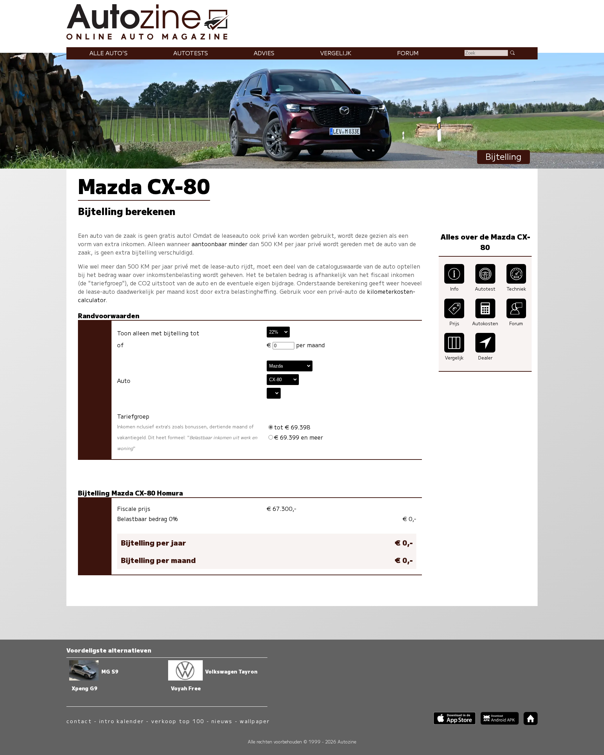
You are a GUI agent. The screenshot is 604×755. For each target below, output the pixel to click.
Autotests (190, 53)
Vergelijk (335, 53)
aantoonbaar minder (219, 244)
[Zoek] (512, 52)
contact (79, 721)
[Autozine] (302, 21)
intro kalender (121, 721)
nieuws (221, 721)
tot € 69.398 (292, 427)
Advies (264, 53)
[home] (528, 722)
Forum (408, 53)
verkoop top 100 (177, 721)
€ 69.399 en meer (298, 437)
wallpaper (255, 721)
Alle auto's (108, 53)
